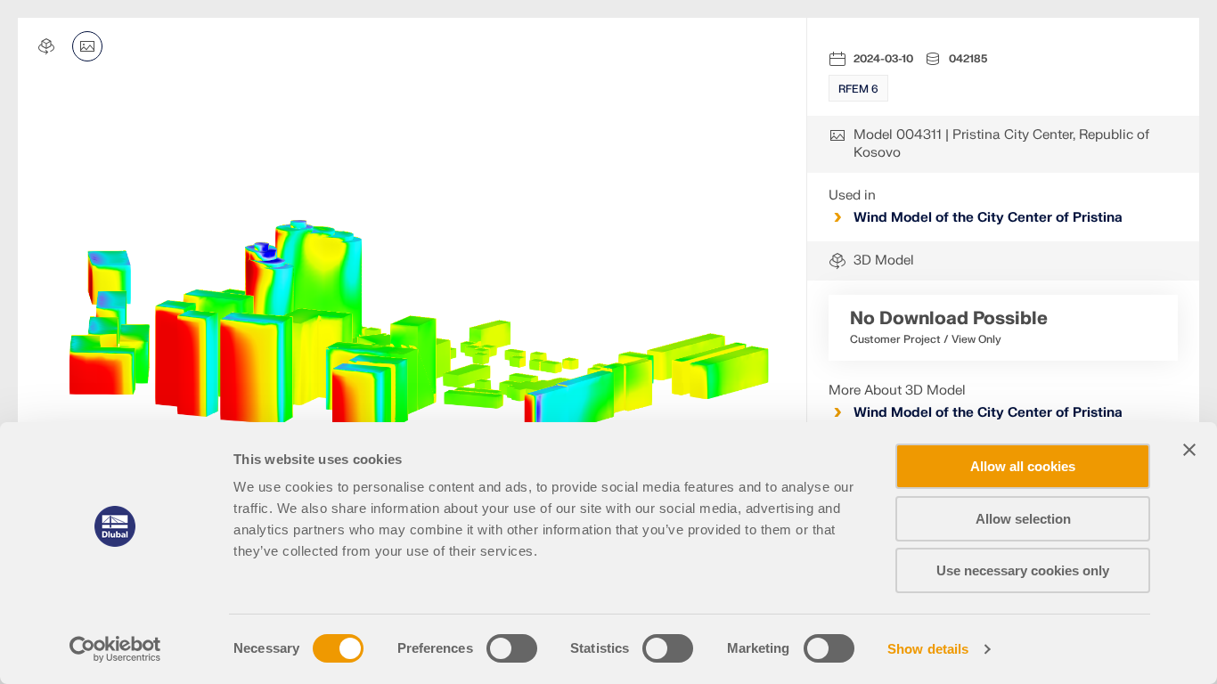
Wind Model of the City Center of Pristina (988, 217)
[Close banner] (1189, 450)
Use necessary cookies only (1022, 570)
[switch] (511, 648)
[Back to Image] (87, 46)
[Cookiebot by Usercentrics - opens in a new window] (115, 649)
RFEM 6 (858, 89)
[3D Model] (46, 46)
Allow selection (1023, 518)
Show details (927, 648)
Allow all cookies (1022, 466)
